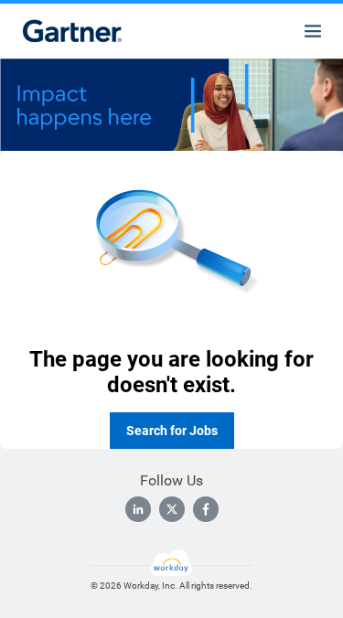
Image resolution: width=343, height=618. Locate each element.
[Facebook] (206, 509)
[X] (172, 509)
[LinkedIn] (138, 509)
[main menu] (313, 31)
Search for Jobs (172, 430)
